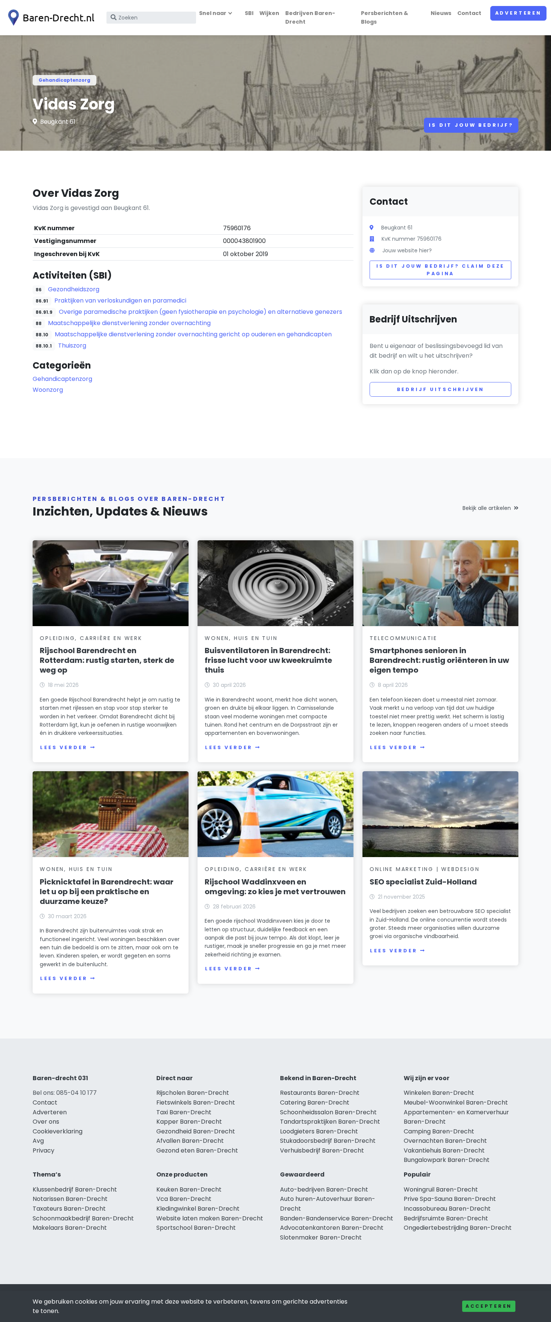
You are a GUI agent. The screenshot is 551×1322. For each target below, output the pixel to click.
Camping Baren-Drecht (439, 1131)
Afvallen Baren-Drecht (190, 1140)
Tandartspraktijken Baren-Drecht (330, 1121)
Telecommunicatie (403, 638)
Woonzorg (48, 389)
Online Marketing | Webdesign (424, 869)
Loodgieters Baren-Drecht (319, 1131)
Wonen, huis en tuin (241, 638)
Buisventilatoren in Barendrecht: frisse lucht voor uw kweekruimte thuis (268, 660)
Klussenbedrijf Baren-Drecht (75, 1189)
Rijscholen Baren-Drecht (192, 1092)
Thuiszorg (72, 345)
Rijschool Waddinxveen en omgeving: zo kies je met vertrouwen (275, 887)
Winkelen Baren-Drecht (439, 1092)
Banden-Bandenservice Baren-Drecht (336, 1218)
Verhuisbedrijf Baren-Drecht (322, 1150)
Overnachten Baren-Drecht (445, 1140)
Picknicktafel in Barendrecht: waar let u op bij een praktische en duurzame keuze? (107, 892)
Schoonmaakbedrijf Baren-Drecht (83, 1218)
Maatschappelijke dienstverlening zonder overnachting (129, 323)
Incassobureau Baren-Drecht (447, 1208)
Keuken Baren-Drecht (189, 1189)
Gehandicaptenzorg (64, 80)
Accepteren (489, 1306)
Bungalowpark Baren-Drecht (447, 1160)
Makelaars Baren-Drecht (70, 1227)
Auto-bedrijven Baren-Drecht (324, 1189)
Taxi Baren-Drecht (183, 1112)
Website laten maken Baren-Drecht (209, 1218)
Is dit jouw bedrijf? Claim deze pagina (440, 270)
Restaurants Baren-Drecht (319, 1092)
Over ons (46, 1121)
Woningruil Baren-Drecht (441, 1189)
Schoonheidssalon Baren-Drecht (328, 1112)
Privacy (43, 1150)
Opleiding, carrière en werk (91, 638)
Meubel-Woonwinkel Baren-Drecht (456, 1102)
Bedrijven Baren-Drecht (310, 17)
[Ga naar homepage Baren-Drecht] (49, 17)
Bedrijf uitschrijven (440, 389)
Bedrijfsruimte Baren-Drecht (446, 1218)
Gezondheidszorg (73, 289)
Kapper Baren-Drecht (189, 1121)
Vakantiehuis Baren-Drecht (444, 1150)
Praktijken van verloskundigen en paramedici (120, 300)
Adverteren (518, 13)
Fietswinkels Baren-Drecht (195, 1102)
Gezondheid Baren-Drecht (195, 1131)
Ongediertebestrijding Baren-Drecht (458, 1227)
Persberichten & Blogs (384, 17)
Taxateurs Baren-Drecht (69, 1208)
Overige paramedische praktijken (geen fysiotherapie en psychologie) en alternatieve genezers (200, 311)
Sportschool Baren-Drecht (196, 1227)
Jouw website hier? (407, 250)
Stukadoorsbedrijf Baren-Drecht (328, 1140)
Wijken (269, 13)
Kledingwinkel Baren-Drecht (198, 1208)
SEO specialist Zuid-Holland (423, 882)
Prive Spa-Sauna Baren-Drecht (450, 1199)
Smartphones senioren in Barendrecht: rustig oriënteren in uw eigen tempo (439, 660)
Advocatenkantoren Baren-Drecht (331, 1227)
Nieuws (441, 13)
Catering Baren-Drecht (314, 1102)
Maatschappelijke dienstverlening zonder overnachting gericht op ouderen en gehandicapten (193, 334)
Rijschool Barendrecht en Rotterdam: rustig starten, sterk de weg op (107, 660)
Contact (469, 13)
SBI (249, 13)
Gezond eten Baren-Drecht (197, 1150)
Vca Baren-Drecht (183, 1199)
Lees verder (63, 747)
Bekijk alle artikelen (487, 508)
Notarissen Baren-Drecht (70, 1199)
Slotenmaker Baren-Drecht (321, 1237)
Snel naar (212, 13)
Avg (38, 1140)
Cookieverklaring (57, 1131)
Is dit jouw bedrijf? (471, 125)
